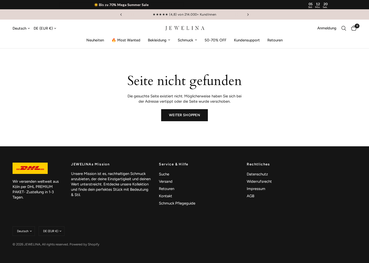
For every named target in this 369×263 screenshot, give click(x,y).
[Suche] (344, 28)
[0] (352, 28)
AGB (250, 196)
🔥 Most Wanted (125, 40)
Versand (165, 181)
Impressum (256, 188)
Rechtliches (258, 164)
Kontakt (165, 196)
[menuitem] (95, 40)
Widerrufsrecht (259, 181)
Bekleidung (157, 40)
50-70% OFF (215, 40)
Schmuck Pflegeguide (177, 203)
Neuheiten (95, 40)
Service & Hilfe (173, 164)
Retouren (275, 40)
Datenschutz (257, 174)
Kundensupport (247, 40)
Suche (164, 174)
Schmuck (185, 40)
